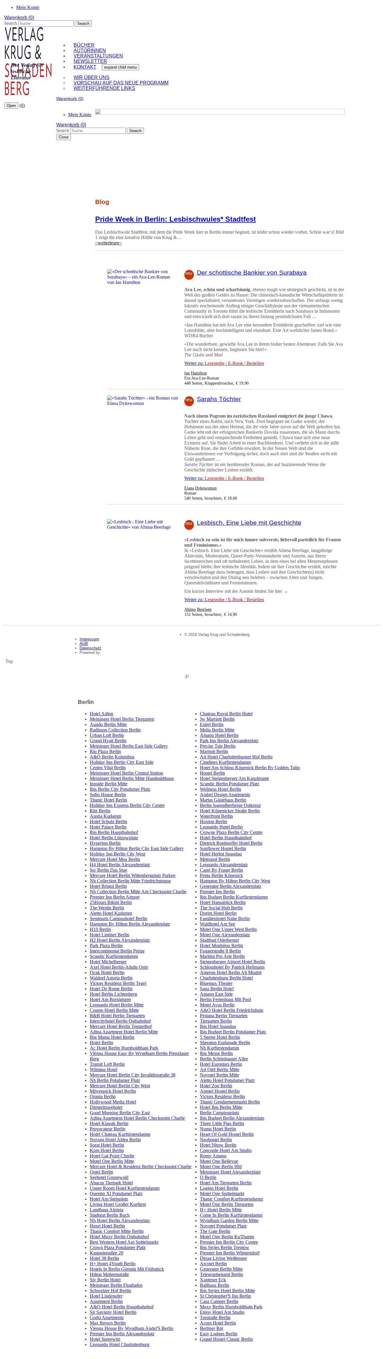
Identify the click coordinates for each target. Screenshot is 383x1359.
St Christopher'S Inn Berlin (225, 1295)
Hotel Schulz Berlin (108, 821)
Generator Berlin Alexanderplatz (230, 886)
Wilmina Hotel (103, 1069)
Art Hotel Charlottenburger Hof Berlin (236, 756)
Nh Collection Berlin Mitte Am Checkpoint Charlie (138, 891)
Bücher (84, 45)
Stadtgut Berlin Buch (110, 1215)
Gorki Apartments (107, 1317)
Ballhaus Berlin (214, 1285)
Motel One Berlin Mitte (112, 1161)
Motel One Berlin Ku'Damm (227, 1236)
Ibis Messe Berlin (216, 1053)
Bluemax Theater (216, 983)
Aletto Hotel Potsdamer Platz (227, 1080)
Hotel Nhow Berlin (218, 1145)
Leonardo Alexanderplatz (224, 864)
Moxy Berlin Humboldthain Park (231, 1306)
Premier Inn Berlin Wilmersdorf (229, 1252)
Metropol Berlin (215, 859)
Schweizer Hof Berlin (110, 1290)
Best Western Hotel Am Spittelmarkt (124, 1242)
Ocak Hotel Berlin (107, 972)
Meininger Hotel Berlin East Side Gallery (129, 746)
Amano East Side (216, 994)
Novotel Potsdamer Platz (223, 1225)
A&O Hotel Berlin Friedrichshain (231, 1010)
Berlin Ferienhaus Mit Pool (225, 999)
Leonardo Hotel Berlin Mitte (117, 1004)
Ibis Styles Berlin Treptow (224, 1247)
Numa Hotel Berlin (218, 1128)
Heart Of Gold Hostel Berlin (227, 1134)
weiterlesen (108, 242)
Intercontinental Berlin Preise (117, 950)
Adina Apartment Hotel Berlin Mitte (124, 1031)
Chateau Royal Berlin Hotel (226, 713)
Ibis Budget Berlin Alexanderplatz (232, 1118)
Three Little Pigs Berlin (222, 1123)
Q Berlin (208, 1177)
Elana (189, 488)
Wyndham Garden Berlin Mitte (229, 1220)
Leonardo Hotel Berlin (221, 826)
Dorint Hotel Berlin (218, 913)
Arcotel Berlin (213, 1263)
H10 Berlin (100, 929)
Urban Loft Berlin (107, 735)
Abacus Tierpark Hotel (111, 1182)
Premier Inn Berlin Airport (114, 897)
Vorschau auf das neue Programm (121, 82)
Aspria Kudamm (105, 816)
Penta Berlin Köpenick (221, 875)
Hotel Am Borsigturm (110, 999)
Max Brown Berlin (108, 1322)
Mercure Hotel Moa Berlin (115, 859)
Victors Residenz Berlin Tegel (118, 983)
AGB (84, 643)
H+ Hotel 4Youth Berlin (113, 1263)
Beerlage (204, 609)
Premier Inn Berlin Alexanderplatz (122, 1333)
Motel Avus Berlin (217, 1004)
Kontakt (85, 66)
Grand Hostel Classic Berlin (226, 1339)
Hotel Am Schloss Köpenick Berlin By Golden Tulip (250, 767)
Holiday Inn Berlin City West (117, 853)
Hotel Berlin (101, 1042)
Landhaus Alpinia (106, 1209)
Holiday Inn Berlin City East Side (121, 762)
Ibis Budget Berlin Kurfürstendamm (234, 897)
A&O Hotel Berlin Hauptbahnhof (121, 1306)
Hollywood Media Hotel (113, 1101)
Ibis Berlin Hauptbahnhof (114, 832)
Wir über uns (92, 77)
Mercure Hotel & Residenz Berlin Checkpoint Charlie (141, 1166)
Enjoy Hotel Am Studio (222, 1312)
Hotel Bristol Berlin (108, 886)
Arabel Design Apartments (225, 794)
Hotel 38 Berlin (104, 1258)
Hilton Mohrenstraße (109, 1274)
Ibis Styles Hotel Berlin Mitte (227, 1290)
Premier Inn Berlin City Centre (229, 1242)
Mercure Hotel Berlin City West (120, 1085)
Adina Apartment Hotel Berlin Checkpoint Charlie (137, 1118)
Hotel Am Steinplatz (109, 1198)
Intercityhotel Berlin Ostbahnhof (120, 1021)
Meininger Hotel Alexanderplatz (230, 1171)
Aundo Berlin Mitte (108, 724)
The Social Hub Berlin (221, 907)
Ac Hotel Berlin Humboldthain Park (124, 1047)
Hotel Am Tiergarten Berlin (226, 1182)
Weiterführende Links (104, 88)
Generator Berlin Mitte (221, 1269)
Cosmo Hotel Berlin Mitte (114, 1010)
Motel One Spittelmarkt (222, 1193)
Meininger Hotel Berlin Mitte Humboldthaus (132, 778)
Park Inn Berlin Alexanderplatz (229, 740)
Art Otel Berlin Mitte (219, 1069)
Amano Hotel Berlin (219, 735)
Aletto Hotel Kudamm (111, 913)
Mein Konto (27, 7)
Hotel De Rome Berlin (111, 988)
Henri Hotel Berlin (107, 1225)
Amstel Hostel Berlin (220, 1091)
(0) (22, 105)
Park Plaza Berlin (106, 945)
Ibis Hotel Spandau (218, 1026)
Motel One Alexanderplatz (225, 934)
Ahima (190, 609)
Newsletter (90, 61)
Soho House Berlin (108, 794)
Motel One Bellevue (219, 1161)
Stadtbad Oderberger (219, 940)
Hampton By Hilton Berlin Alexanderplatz (130, 923)
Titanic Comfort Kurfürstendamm (231, 1198)
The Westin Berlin (107, 907)
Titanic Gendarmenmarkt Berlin (230, 1101)
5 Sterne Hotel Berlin (220, 1037)
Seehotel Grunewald (109, 1177)
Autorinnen (90, 50)
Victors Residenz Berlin (222, 1096)
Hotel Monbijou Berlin (221, 945)
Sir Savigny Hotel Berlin (113, 1312)
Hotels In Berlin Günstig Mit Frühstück (127, 1269)
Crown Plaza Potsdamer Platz (118, 1247)
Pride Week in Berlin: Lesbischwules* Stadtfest (175, 219)
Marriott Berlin (214, 751)
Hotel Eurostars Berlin (221, 1064)
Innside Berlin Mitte (108, 783)
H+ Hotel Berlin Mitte (221, 1209)
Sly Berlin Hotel (105, 1279)
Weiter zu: (224, 363)
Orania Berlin (102, 1096)
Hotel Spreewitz (105, 1339)
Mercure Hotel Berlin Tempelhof (121, 1026)
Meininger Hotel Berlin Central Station (126, 773)
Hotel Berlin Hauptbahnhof (226, 837)
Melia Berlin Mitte (217, 729)
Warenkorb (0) (19, 17)
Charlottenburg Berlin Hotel (226, 977)
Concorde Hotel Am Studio (226, 1150)
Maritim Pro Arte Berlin (222, 956)
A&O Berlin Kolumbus (112, 756)
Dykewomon (206, 488)
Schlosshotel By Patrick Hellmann (232, 967)
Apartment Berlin (106, 1301)
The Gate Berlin (215, 1231)
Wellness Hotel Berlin (220, 789)
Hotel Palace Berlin (108, 826)
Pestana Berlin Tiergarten (223, 1015)
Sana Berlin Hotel (217, 988)
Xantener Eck (213, 1279)
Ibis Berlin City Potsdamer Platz (120, 789)
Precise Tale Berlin (217, 746)
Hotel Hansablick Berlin (223, 902)
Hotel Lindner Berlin (109, 934)
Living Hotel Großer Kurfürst (118, 1204)
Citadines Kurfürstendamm (225, 762)
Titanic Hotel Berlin (108, 799)
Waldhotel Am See (217, 923)
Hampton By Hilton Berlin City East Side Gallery (137, 848)
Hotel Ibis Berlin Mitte (221, 1107)
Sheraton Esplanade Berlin (225, 1042)
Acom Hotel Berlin (218, 1322)
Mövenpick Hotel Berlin (113, 1091)
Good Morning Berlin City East (120, 1112)
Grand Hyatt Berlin (108, 740)
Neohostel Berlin (216, 1139)
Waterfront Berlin (216, 816)
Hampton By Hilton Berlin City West (235, 880)
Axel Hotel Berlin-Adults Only (119, 967)
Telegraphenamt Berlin (221, 1274)
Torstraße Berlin (215, 1317)
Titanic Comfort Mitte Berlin (117, 1231)
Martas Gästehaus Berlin (223, 799)
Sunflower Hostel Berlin (223, 848)
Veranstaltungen (98, 55)
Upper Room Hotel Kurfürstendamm (124, 1188)
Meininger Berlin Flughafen (116, 1285)
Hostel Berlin (212, 773)
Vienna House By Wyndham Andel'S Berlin (131, 1328)
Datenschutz (90, 648)
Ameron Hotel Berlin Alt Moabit (231, 972)
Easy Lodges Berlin (218, 1333)
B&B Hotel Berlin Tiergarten (117, 1015)
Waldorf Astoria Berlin (111, 977)
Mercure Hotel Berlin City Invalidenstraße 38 (132, 1074)
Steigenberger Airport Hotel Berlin (232, 961)
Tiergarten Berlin (216, 1021)
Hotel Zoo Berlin (216, 1085)
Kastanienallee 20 (106, 1252)
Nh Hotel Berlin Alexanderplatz (120, 1220)
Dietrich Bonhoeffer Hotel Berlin (231, 843)
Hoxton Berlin (213, 821)
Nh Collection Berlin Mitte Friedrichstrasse (130, 880)
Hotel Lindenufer (106, 1295)
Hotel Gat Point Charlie (112, 1155)
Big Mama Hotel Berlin (112, 1037)
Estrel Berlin (212, 724)
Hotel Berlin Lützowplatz (114, 837)
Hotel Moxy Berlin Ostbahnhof (119, 1236)
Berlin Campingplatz (219, 1112)
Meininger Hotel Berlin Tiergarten (122, 719)
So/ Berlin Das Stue (108, 870)
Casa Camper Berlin (219, 1301)
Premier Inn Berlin (217, 891)
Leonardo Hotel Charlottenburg (119, 1344)
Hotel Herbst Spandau (221, 853)
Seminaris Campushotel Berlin (118, 918)
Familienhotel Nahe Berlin (225, 918)
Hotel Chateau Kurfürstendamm (120, 1134)
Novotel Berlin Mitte (219, 1074)
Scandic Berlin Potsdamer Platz (229, 783)
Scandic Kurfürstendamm (114, 956)
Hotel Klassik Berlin (109, 1123)
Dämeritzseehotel (106, 1107)
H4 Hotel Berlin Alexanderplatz (120, 864)
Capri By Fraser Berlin (221, 870)
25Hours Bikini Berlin (111, 902)
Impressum (89, 639)
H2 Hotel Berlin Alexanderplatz (120, 940)
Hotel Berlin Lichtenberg (113, 994)
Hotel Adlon (101, 713)
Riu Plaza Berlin (105, 751)
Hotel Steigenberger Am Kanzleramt (234, 778)
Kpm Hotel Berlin (107, 1150)
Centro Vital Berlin (108, 767)
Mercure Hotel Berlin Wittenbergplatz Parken (132, 875)
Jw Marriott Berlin (217, 719)
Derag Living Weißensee (223, 1258)
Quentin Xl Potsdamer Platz (116, 1193)
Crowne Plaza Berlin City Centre (231, 832)
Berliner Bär (211, 1328)
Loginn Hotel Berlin (219, 1188)
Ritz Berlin (100, 810)
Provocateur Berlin (107, 1128)
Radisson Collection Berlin (115, 729)
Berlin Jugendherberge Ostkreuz (230, 805)
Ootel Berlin (101, 1171)
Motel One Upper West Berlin (228, 929)
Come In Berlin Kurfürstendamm (231, 1215)
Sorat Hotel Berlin (107, 1145)
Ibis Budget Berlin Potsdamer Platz (233, 1031)
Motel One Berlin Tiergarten (226, 1204)
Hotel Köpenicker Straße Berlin (230, 810)
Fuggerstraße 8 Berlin (220, 950)
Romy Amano (213, 1155)
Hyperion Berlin (105, 843)
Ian (187, 373)
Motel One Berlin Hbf (221, 1166)
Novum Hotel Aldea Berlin (115, 1139)
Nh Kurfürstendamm (219, 1047)
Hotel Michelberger (108, 961)
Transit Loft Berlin (107, 1064)
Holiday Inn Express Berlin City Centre (127, 805)
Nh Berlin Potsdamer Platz (115, 1080)
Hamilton (199, 373)
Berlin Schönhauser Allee (224, 1058)
